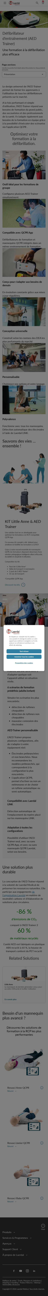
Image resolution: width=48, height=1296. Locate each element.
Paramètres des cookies (24, 663)
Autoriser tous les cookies (24, 656)
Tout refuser (24, 651)
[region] (24, 648)
